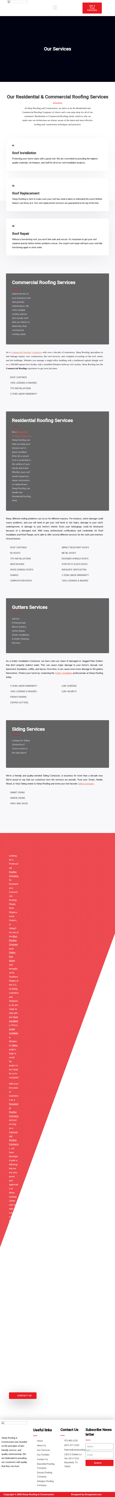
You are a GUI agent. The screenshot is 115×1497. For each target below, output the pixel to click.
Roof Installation (13, 1021)
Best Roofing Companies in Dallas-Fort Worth (13, 948)
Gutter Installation (63, 673)
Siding (15, 1045)
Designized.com (93, 1494)
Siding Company (86, 784)
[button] (55, 7)
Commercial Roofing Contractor (14, 1140)
